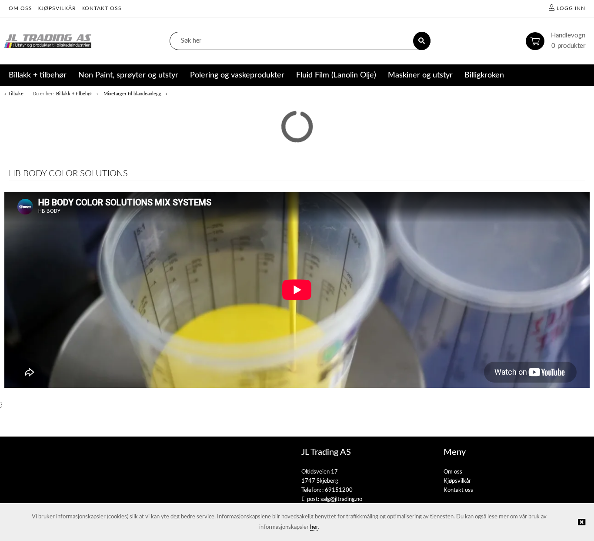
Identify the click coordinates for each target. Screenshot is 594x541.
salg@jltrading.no (341, 499)
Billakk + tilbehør (74, 93)
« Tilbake (13, 93)
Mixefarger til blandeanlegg (132, 93)
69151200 (339, 490)
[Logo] (47, 41)
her (314, 527)
